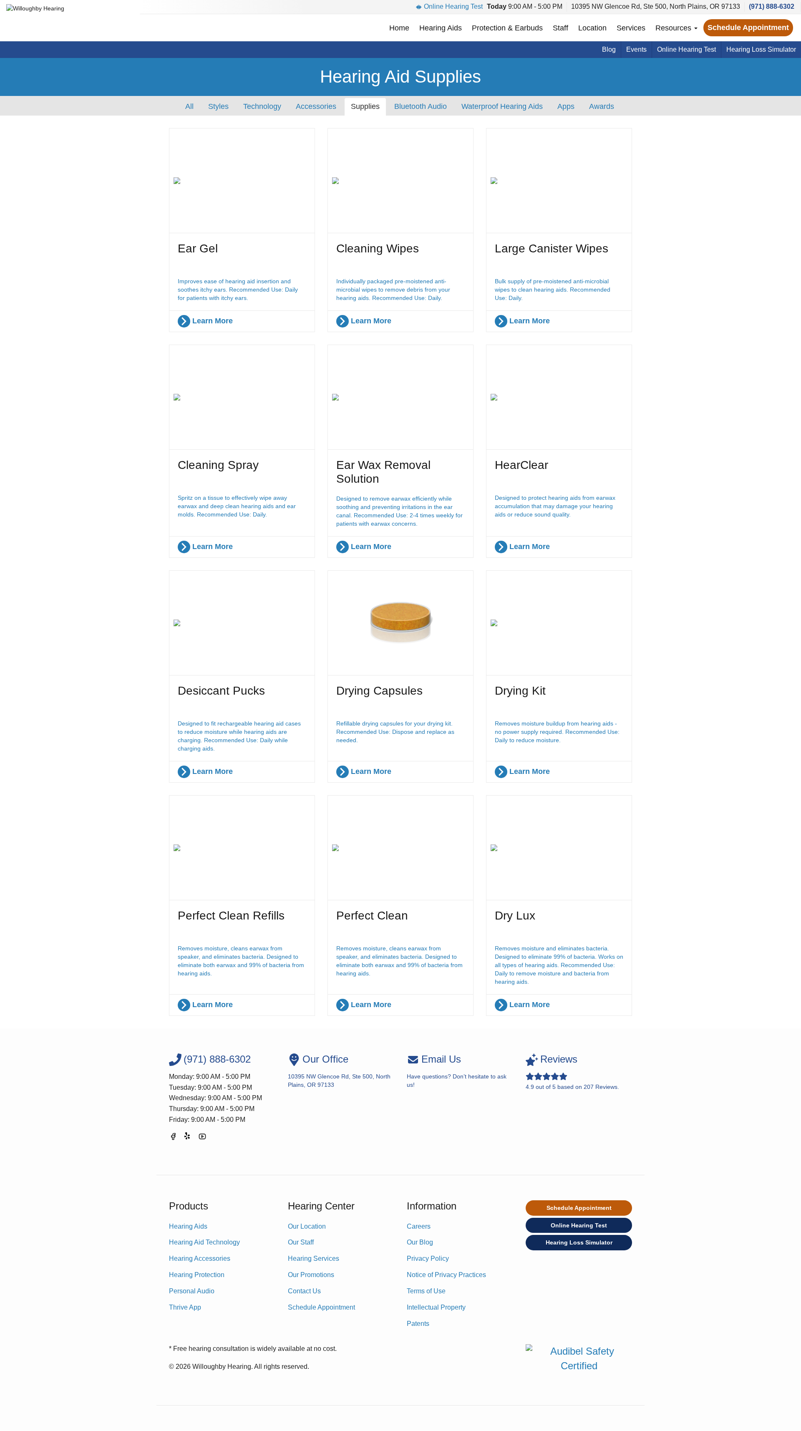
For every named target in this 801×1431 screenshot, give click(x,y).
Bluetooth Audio (420, 106)
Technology (262, 106)
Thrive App (185, 1307)
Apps (565, 106)
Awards (601, 106)
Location (592, 28)
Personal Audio (191, 1291)
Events (636, 49)
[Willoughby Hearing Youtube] (202, 1138)
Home (399, 28)
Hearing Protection (196, 1274)
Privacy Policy (428, 1258)
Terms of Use (426, 1291)
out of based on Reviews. (572, 1071)
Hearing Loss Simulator (761, 49)
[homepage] (35, 13)
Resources (674, 28)
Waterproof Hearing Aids (502, 106)
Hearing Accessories (199, 1258)
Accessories (316, 106)
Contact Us (304, 1291)
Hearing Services (313, 1258)
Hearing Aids (440, 28)
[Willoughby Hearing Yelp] (188, 1138)
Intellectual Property (436, 1307)
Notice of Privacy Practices (446, 1274)
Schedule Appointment (748, 27)
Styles (218, 106)
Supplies (365, 106)
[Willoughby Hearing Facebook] (173, 1138)
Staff (560, 28)
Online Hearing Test (453, 6)
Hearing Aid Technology (204, 1242)
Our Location (307, 1226)
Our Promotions (311, 1274)
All (189, 106)
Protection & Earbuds (507, 28)
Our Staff (301, 1242)
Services (631, 28)
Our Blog (420, 1242)
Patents (418, 1323)
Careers (419, 1226)
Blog (609, 49)
